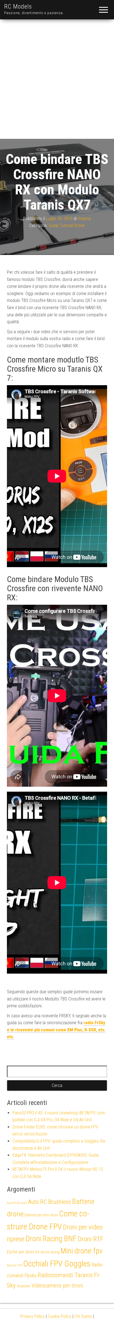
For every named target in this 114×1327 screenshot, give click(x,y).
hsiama (84, 218)
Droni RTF (90, 1239)
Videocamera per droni (57, 1285)
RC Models (18, 6)
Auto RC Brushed (17, 1203)
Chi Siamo (83, 1316)
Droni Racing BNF (51, 1238)
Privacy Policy (32, 1316)
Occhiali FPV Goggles (56, 1263)
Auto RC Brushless (49, 1201)
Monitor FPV (14, 1265)
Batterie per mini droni (41, 1215)
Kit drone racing (47, 1252)
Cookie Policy (59, 1316)
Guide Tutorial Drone (67, 225)
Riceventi (23, 1286)
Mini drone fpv (82, 1250)
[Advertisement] (57, 79)
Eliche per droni (20, 1252)
